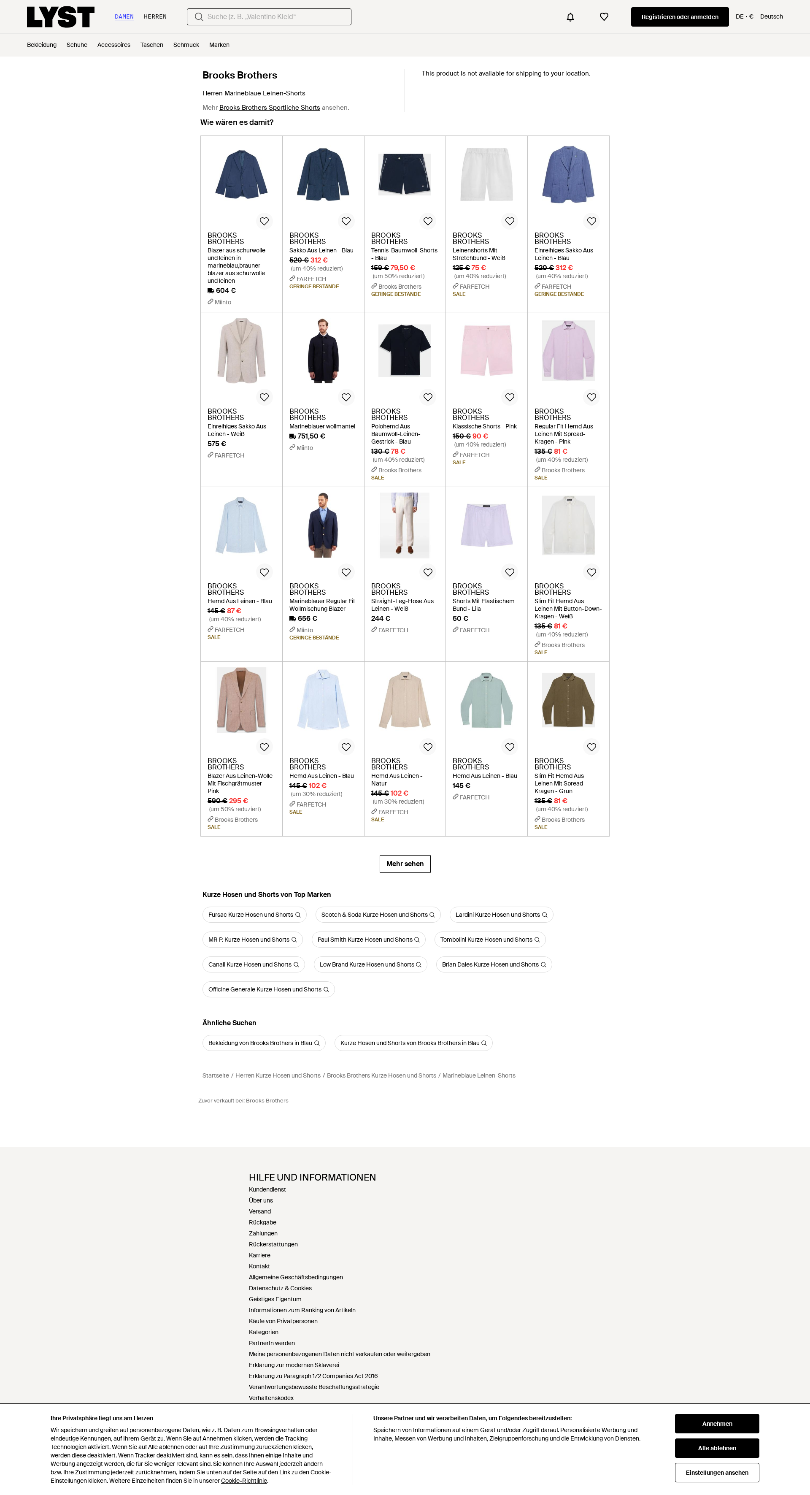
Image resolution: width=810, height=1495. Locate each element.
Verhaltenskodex (271, 1398)
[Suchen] (199, 17)
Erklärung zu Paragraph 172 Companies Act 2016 (313, 1376)
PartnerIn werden (272, 1343)
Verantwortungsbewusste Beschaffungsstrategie (314, 1387)
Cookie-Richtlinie (244, 1480)
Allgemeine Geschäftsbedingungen (296, 1277)
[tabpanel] (405, 504)
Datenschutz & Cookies (280, 1288)
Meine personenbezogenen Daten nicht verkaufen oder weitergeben (339, 1354)
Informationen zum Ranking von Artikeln (302, 1310)
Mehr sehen (405, 863)
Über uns (261, 1200)
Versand (260, 1211)
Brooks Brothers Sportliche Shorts (269, 107)
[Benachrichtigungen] (570, 17)
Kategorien (263, 1332)
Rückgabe (262, 1222)
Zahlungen (263, 1233)
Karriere (259, 1255)
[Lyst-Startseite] (60, 17)
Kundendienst (267, 1189)
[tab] (236, 126)
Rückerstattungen (273, 1244)
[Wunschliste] (604, 17)
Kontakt (259, 1266)
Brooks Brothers (239, 75)
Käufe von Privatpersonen (283, 1321)
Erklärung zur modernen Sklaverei (294, 1365)
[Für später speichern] (264, 221)
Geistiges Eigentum (275, 1299)
